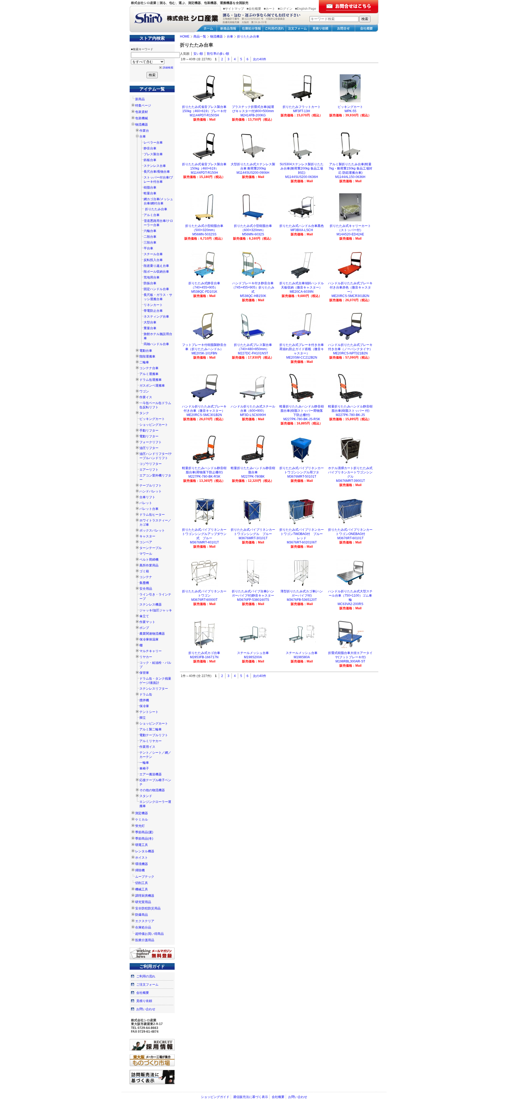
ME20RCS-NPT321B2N (350, 353)
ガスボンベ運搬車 (152, 385)
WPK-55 (350, 111)
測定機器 (141, 813)
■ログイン (285, 9)
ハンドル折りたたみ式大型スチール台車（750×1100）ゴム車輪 (350, 595)
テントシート (148, 712)
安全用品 (145, 589)
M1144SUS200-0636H (301, 177)
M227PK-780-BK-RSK (204, 476)
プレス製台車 (153, 154)
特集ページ (143, 105)
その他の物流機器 (152, 790)
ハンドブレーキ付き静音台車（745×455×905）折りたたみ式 (253, 287)
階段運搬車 (147, 356)
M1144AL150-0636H (350, 177)
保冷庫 (144, 706)
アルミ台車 (152, 215)
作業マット (147, 622)
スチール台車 (153, 254)
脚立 (142, 718)
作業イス (145, 397)
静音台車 (150, 148)
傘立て (144, 616)
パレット (145, 503)
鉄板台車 (150, 160)
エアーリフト (148, 470)
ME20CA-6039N (302, 292)
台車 (142, 136)
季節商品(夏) (144, 832)
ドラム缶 (145, 694)
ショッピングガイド (215, 1097)
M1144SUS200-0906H (253, 173)
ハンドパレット (150, 491)
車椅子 (144, 768)
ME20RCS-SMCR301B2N (350, 296)
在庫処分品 (143, 927)
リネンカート (153, 305)
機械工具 (141, 889)
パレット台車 (148, 509)
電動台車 (145, 351)
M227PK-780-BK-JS (350, 415)
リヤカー (145, 657)
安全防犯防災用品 (148, 908)
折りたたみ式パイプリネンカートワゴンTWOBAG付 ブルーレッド (301, 534)
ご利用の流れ (145, 976)
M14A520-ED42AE (350, 234)
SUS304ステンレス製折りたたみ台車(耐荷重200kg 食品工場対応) (302, 168)
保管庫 (144, 673)
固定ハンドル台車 (156, 289)
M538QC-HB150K (253, 296)
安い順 (198, 54)
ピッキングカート (152, 419)
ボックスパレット (152, 530)
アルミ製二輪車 (150, 729)
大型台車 (150, 322)
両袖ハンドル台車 (156, 344)
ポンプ (144, 628)
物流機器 (141, 124)
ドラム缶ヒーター (152, 514)
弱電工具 (141, 845)
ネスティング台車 (156, 316)
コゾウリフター (150, 464)
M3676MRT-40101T (204, 542)
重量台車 (150, 328)
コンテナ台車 (148, 368)
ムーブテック (144, 876)
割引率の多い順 (218, 54)
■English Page (305, 9)
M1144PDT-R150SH (204, 115)
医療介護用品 (144, 940)
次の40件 (259, 59)
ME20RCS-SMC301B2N (204, 415)
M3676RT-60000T (204, 600)
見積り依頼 (144, 1001)
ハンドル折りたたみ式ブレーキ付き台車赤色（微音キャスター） (350, 287)
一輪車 (144, 763)
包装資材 (141, 112)
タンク (144, 413)
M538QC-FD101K (204, 292)
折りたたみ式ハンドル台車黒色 (301, 226)
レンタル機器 (144, 851)
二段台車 (150, 237)
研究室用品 (143, 902)
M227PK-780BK (253, 476)
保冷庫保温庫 (148, 639)
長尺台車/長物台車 (157, 171)
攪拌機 (144, 700)
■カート (269, 9)
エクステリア (144, 921)
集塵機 (144, 583)
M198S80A (302, 657)
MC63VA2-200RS (350, 604)
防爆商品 (141, 915)
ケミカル (141, 819)
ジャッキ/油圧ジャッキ (155, 610)
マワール (145, 554)
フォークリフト (150, 442)
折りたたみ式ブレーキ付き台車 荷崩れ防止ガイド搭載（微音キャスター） (303, 349)
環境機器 (141, 864)
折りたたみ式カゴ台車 (204, 653)
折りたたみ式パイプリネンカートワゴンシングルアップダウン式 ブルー (204, 534)
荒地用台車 (152, 277)
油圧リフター (148, 448)
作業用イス (147, 747)
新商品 (140, 99)
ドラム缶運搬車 (150, 380)
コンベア (145, 542)
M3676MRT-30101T (253, 538)
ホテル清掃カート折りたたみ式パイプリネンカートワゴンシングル (350, 472)
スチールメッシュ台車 (253, 653)
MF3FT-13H (301, 111)
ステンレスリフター (153, 688)
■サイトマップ (233, 9)
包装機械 (141, 118)
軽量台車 (150, 193)
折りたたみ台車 (156, 209)
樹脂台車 (150, 187)
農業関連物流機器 (152, 633)
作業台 (144, 130)
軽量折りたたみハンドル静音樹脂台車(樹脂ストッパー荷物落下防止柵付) (301, 411)
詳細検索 (168, 67)
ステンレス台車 (155, 166)
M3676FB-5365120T (302, 600)
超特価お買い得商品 (149, 934)
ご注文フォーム (147, 984)
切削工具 (141, 883)
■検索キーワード (142, 49)
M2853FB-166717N (204, 657)
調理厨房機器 (144, 896)
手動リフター (148, 430)
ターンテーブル (150, 548)
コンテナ (145, 577)
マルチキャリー (150, 651)
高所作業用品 (148, 565)
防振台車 (150, 283)
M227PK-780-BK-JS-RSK (301, 419)
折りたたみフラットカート (302, 107)
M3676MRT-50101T (301, 476)
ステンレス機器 (150, 604)
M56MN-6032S (253, 234)
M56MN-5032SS (204, 234)
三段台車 (150, 242)
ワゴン (144, 391)
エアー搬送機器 (150, 774)
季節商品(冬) (144, 838)
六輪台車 (150, 231)
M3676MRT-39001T (350, 481)
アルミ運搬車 (148, 374)
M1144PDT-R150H (204, 173)
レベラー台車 (153, 142)
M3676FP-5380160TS (253, 600)
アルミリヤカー (150, 741)
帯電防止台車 (153, 311)
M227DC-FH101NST (253, 353)
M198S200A (253, 657)
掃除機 (140, 870)
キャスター (147, 536)
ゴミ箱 (144, 571)
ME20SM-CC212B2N (301, 357)
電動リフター (148, 436)
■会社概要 (254, 9)
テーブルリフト (150, 485)
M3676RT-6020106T (302, 542)
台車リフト (147, 497)
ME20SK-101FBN (204, 353)
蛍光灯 (140, 826)
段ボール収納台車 (156, 271)
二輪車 (144, 362)
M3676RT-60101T (350, 538)
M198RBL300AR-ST (350, 661)
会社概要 (142, 993)
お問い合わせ (145, 1009)
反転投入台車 (153, 260)
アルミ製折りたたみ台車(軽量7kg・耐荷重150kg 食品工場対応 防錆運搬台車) (350, 168)
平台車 (148, 248)
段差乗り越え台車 (156, 266)
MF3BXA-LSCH (302, 230)
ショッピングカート (153, 425)
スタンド (145, 796)
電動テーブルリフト (153, 735)
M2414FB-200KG (253, 115)
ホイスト (141, 857)
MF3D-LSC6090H (253, 415)
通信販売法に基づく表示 (250, 1097)
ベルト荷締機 (148, 559)
